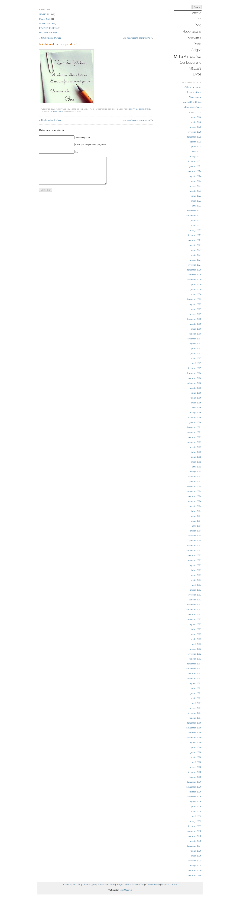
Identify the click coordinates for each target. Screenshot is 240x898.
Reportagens (90, 884)
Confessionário (152, 884)
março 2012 (196, 648)
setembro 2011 (194, 678)
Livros (174, 884)
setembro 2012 (194, 619)
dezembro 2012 (194, 604)
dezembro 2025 (194, 136)
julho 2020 (196, 284)
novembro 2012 (194, 609)
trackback (58, 111)
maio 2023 (196, 200)
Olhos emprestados (193, 106)
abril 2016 (197, 407)
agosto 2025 (196, 141)
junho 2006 (196, 850)
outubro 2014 (195, 496)
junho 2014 (196, 515)
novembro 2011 (194, 668)
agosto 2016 (196, 387)
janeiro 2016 (195, 422)
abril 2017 (197, 363)
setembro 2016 (194, 382)
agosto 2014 (196, 506)
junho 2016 (196, 397)
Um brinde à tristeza (51, 37)
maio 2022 (196, 225)
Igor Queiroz (126, 889)
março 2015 (196, 471)
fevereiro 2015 (195, 476)
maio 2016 (196, 402)
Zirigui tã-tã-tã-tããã (192, 101)
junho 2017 (196, 353)
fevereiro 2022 (195, 235)
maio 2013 (196, 579)
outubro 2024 (195, 171)
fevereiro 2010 (195, 771)
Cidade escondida (193, 87)
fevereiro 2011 (195, 712)
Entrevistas (103, 884)
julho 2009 (196, 806)
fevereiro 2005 (195, 860)
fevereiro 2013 (195, 594)
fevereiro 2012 (195, 653)
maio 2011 (196, 698)
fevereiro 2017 (195, 368)
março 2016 (196, 412)
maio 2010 (196, 757)
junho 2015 (196, 456)
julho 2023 (196, 195)
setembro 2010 (194, 737)
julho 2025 (196, 146)
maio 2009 (196, 811)
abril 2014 (197, 525)
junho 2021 (196, 249)
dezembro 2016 (194, 373)
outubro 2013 (195, 555)
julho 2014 (196, 510)
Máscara (165, 884)
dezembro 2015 (194, 427)
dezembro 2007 (194, 845)
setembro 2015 (194, 442)
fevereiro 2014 (195, 535)
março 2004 (196, 865)
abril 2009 (197, 816)
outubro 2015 (195, 437)
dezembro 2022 (194, 210)
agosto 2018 (196, 323)
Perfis (112, 884)
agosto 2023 (196, 190)
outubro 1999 (195, 875)
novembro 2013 (194, 550)
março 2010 (196, 767)
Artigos (119, 884)
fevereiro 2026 (195, 131)
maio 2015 (196, 461)
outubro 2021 (195, 240)
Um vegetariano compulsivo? (137, 37)
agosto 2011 (196, 683)
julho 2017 (196, 348)
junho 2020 (196, 289)
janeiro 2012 (195, 658)
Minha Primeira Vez (134, 884)
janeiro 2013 (195, 599)
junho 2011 (196, 693)
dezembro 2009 (194, 781)
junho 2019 (196, 309)
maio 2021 (196, 254)
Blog (115, 109)
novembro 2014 (194, 491)
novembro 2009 (194, 786)
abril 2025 (197, 151)
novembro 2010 (194, 727)
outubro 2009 (195, 791)
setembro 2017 (194, 338)
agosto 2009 (196, 801)
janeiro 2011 (195, 717)
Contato (67, 884)
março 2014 (196, 530)
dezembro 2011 (194, 663)
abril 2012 (197, 643)
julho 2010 (196, 747)
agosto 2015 (196, 446)
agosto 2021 (196, 245)
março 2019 (196, 314)
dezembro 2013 (194, 545)
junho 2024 (196, 181)
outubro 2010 (195, 732)
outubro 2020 (195, 274)
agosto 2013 (196, 565)
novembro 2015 (194, 432)
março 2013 (196, 589)
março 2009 (196, 821)
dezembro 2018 (194, 318)
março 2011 (196, 707)
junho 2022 (196, 220)
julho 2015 (196, 451)
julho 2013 (196, 570)
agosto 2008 (196, 840)
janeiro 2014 (195, 540)
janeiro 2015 (195, 481)
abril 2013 (197, 584)
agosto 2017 (196, 343)
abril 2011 (197, 703)
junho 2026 (196, 117)
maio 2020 (196, 294)
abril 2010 (197, 762)
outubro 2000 (195, 870)
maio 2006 (196, 855)
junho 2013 (196, 575)
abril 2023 (197, 205)
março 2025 (196, 156)
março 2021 (196, 259)
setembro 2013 (194, 560)
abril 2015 (197, 466)
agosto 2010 (196, 742)
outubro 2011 (195, 673)
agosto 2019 (196, 304)
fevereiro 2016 (195, 417)
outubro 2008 (195, 836)
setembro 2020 (194, 279)
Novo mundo (195, 96)
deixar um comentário (139, 109)
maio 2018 (196, 328)
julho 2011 (196, 688)
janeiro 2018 (195, 333)
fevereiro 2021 (195, 264)
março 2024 (196, 185)
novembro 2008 (194, 831)
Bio (74, 884)
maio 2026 (196, 121)
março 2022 (196, 230)
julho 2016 (196, 392)
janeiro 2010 (195, 776)
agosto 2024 (196, 176)
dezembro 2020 (194, 269)
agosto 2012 (196, 624)
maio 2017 (196, 358)
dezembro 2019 (194, 299)
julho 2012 (196, 629)
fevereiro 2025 (195, 161)
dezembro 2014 (194, 486)
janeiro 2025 (195, 166)
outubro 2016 (195, 378)
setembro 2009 (194, 796)
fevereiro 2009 (195, 826)
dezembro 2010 (194, 722)
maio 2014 (196, 520)
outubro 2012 (195, 614)
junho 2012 (196, 634)
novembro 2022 (194, 215)
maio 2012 (196, 639)
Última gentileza (194, 92)
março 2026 (196, 126)
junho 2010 (196, 752)
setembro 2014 (194, 501)
